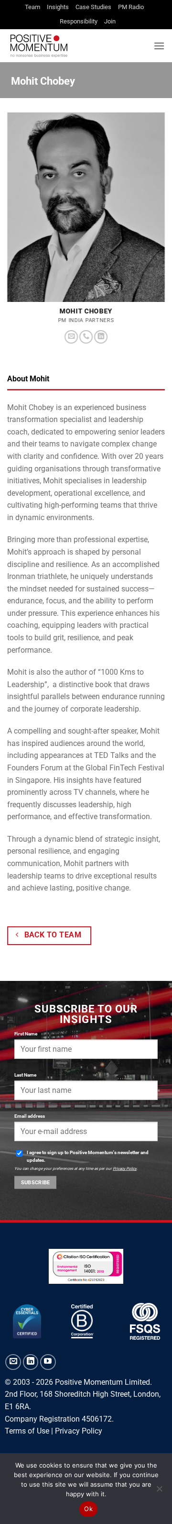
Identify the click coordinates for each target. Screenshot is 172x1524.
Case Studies (93, 7)
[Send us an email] (71, 337)
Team (32, 7)
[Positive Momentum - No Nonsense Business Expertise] (76, 45)
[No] (159, 1491)
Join (110, 21)
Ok (88, 1509)
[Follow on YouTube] (48, 1362)
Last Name (25, 1075)
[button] (159, 45)
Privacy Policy (125, 1168)
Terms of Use (27, 1430)
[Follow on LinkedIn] (101, 337)
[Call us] (86, 337)
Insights (58, 7)
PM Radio (131, 7)
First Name (25, 1033)
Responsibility (78, 21)
